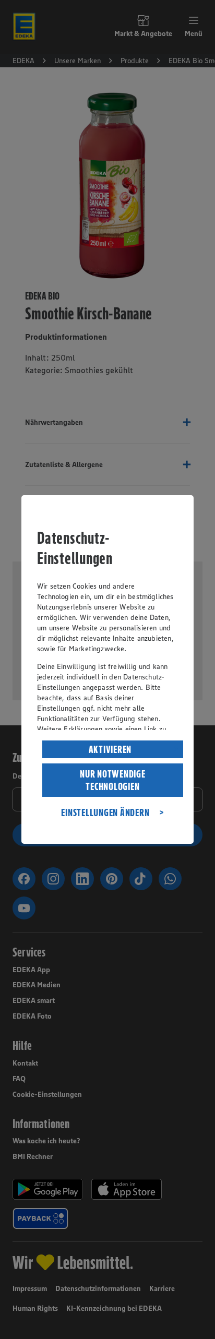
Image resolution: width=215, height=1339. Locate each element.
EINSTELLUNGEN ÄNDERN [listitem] (105, 812)
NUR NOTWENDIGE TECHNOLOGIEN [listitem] (113, 780)
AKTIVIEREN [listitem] (110, 749)
